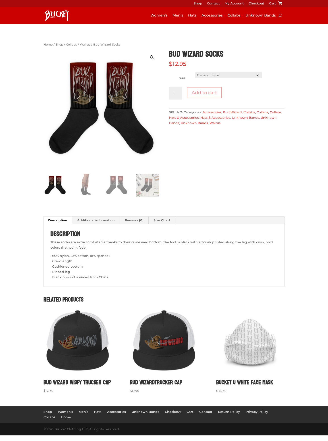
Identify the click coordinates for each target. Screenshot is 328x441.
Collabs (234, 15)
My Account (234, 3)
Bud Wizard (232, 112)
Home (48, 44)
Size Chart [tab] (162, 220)
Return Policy (229, 412)
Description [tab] (57, 220)
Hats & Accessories (184, 118)
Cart (272, 3)
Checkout (256, 3)
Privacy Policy (257, 412)
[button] (152, 57)
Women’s (159, 15)
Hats (192, 15)
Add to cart (204, 92)
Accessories (212, 15)
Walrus (85, 44)
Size (182, 78)
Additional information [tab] (96, 220)
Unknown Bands (260, 15)
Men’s (177, 15)
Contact (213, 3)
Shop (198, 3)
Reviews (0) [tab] (134, 220)
